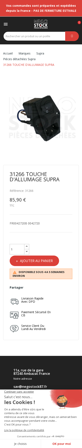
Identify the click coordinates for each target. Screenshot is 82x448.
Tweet (36, 287)
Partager (28, 287)
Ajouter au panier (36, 260)
